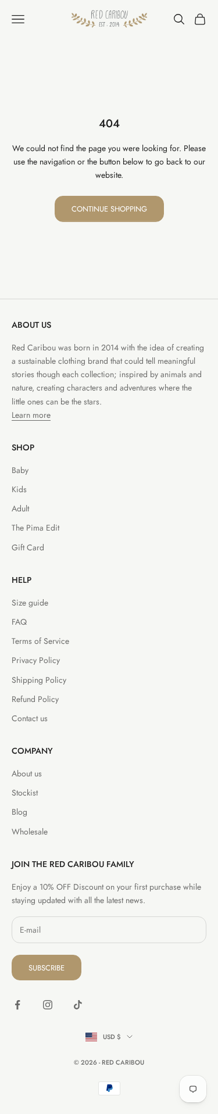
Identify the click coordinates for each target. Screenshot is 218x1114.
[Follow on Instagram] (47, 1005)
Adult (20, 508)
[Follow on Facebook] (17, 1005)
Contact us (30, 718)
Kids (19, 489)
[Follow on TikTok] (78, 1005)
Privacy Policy (36, 660)
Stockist (25, 792)
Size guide (30, 602)
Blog (19, 812)
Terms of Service (40, 641)
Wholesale (30, 831)
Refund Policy (35, 699)
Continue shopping (109, 208)
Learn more (31, 415)
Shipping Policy (39, 680)
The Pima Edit (35, 527)
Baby (20, 470)
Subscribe (46, 967)
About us (27, 773)
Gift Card (28, 547)
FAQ (19, 622)
